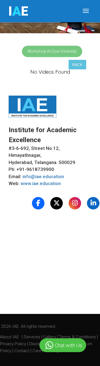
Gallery (50, 336)
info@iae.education (43, 176)
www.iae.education (41, 183)
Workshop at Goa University (52, 51)
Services (32, 336)
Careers (40, 350)
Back (77, 64)
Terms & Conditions (78, 336)
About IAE (10, 336)
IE (18, 11)
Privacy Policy (13, 343)
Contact (22, 350)
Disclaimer (39, 343)
